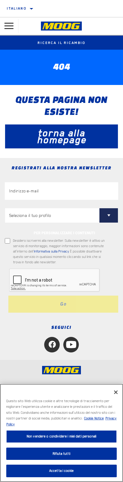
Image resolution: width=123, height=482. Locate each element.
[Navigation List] (8, 26)
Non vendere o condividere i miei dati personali (61, 436)
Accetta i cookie (61, 471)
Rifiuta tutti (61, 454)
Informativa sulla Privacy (51, 251)
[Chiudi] (115, 392)
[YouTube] (71, 344)
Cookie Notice (94, 418)
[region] (61, 433)
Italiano (16, 8)
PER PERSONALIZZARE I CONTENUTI (64, 233)
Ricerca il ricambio (61, 43)
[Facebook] (52, 344)
